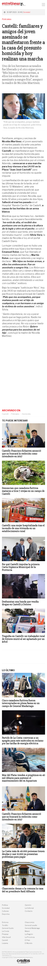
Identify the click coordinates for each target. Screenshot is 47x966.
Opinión (28, 905)
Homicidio (26, 414)
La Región (29, 934)
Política (5, 905)
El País (27, 940)
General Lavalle (31, 925)
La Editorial (29, 908)
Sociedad (26, 12)
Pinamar (5, 934)
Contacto (29, 911)
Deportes (6, 914)
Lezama (5, 943)
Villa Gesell (6, 937)
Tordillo (5, 925)
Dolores (5, 922)
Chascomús (29, 922)
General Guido (8, 928)
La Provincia (30, 937)
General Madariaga (32, 928)
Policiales (15, 414)
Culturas (5, 911)
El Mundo (28, 943)
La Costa (5, 931)
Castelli (5, 414)
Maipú (27, 931)
